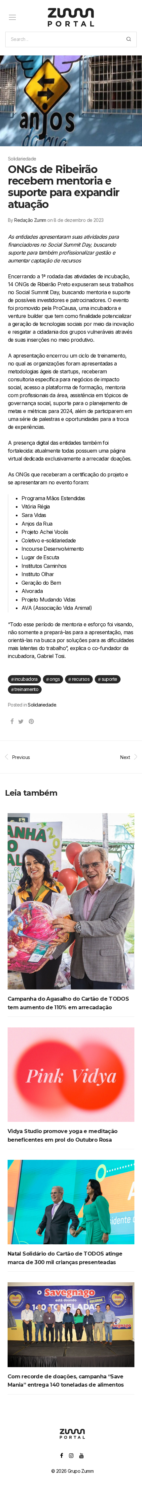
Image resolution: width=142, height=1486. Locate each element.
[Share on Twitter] (20, 721)
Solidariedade (42, 705)
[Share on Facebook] (11, 721)
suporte (109, 679)
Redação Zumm (30, 220)
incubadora (26, 679)
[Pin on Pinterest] (31, 721)
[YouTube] (81, 1455)
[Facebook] (61, 1455)
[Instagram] (71, 1455)
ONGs (55, 679)
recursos (81, 679)
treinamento (26, 689)
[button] (128, 39)
